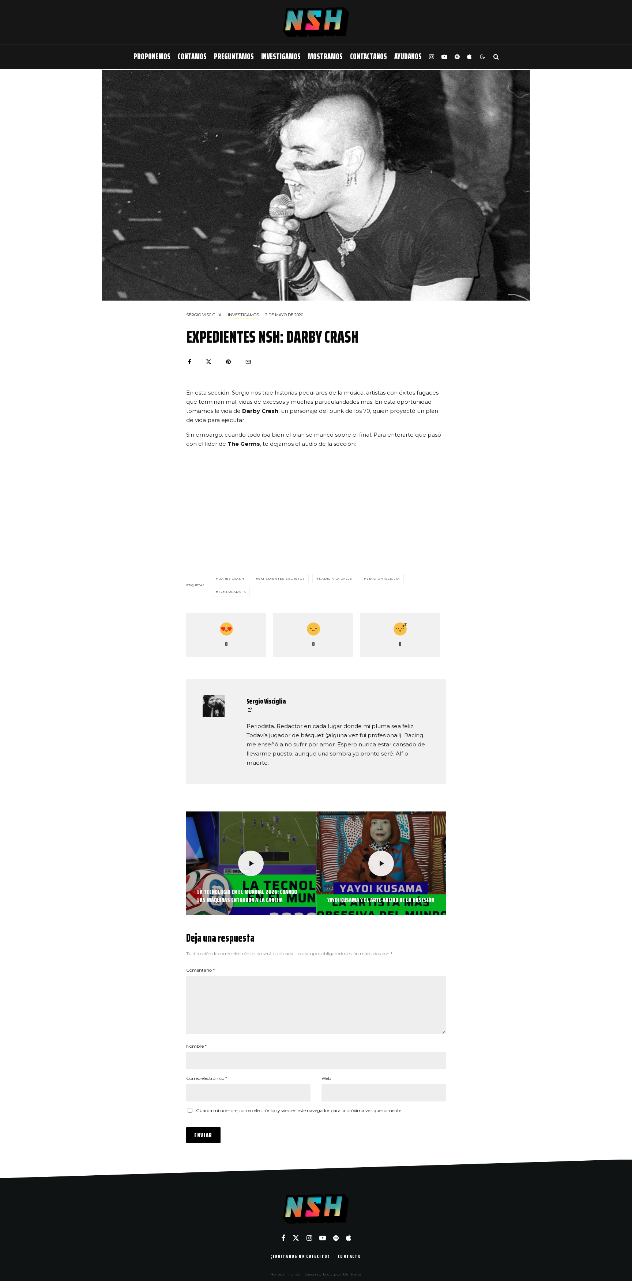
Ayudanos (408, 56)
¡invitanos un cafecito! (300, 1256)
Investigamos (281, 56)
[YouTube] (444, 57)
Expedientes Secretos (281, 578)
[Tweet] (208, 362)
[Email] (248, 362)
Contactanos (368, 56)
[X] (296, 1238)
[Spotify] (457, 57)
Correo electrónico (206, 1078)
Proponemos (151, 56)
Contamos (192, 56)
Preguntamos (234, 56)
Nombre (196, 1046)
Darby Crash (231, 578)
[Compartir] (189, 362)
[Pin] (228, 362)
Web (326, 1078)
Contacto (349, 1256)
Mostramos (325, 56)
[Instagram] (431, 57)
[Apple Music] (469, 57)
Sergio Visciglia (204, 314)
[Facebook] (283, 1238)
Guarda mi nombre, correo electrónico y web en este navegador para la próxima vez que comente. (299, 1110)
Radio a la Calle (335, 578)
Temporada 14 (232, 592)
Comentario (200, 970)
